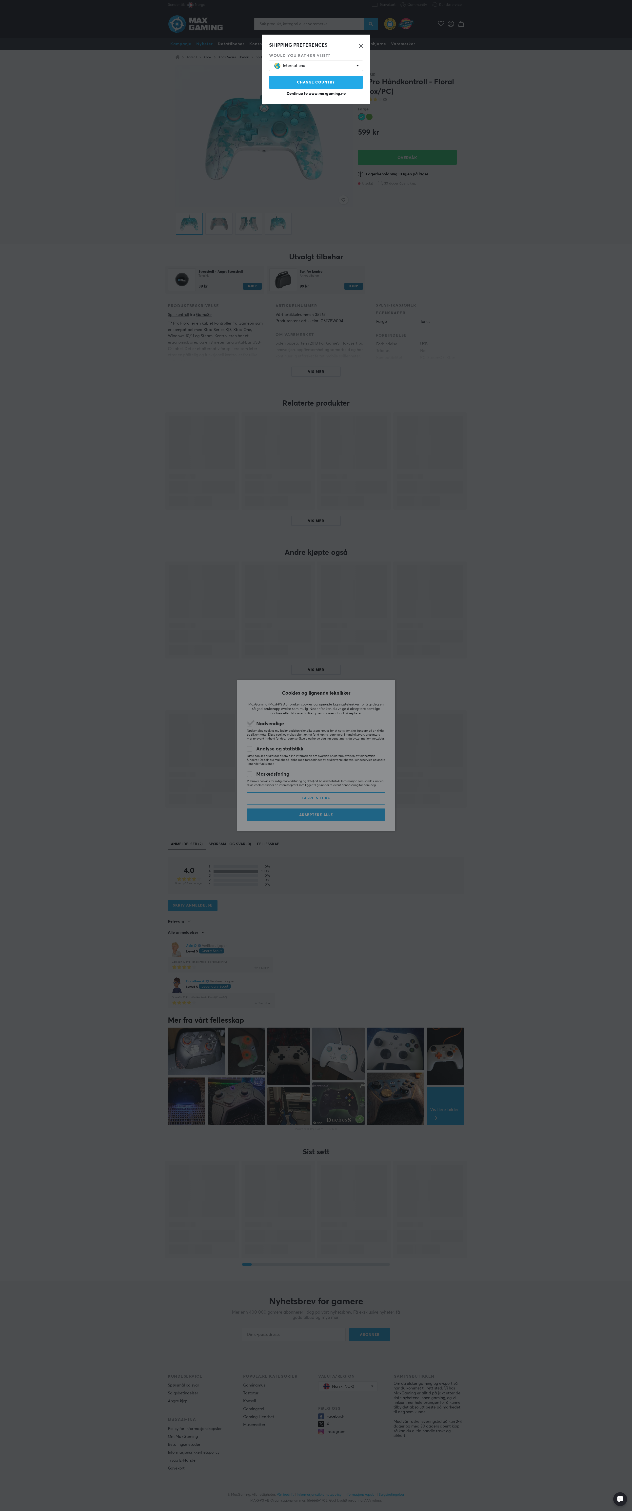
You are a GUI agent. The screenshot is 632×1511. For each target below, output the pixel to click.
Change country (316, 82)
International (294, 66)
